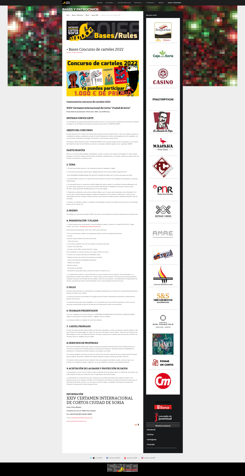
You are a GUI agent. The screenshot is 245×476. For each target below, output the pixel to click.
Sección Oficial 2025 (124, 2)
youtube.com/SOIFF (132, 458)
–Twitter (150, 435)
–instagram (151, 439)
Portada (99, 2)
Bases (87, 15)
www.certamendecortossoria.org (76, 421)
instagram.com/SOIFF (149, 458)
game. (66, 3)
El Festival (109, 2)
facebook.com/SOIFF (114, 458)
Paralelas (137, 2)
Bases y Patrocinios (174, 2)
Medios (161, 2)
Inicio (68, 15)
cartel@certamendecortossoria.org (89, 226)
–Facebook (151, 430)
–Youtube (150, 444)
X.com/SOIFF (98, 458)
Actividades (150, 2)
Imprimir (69, 52)
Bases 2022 (95, 15)
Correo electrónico (78, 52)
